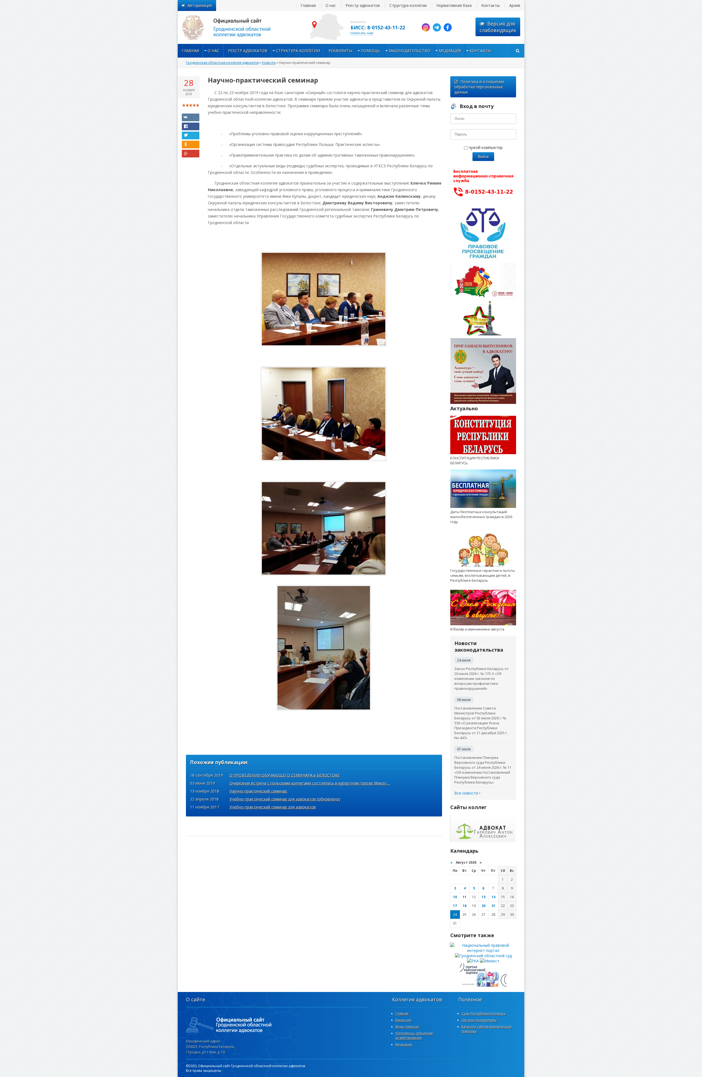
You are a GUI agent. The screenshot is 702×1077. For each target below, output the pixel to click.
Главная (308, 5)
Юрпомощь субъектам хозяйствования (414, 1035)
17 (455, 905)
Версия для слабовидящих (498, 26)
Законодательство (409, 50)
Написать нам (361, 33)
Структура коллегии (408, 5)
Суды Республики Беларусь (484, 1013)
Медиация (450, 50)
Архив (514, 5)
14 (493, 897)
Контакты (490, 5)
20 (483, 905)
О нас (330, 5)
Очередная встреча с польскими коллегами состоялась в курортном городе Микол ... (310, 783)
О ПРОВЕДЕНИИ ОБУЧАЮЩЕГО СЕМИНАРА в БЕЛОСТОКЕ (285, 775)
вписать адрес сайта (232, 27)
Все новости (466, 793)
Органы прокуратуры (479, 1020)
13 (483, 897)
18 (464, 905)
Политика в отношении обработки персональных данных (479, 87)
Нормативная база (454, 5)
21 (493, 905)
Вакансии (403, 1020)
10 (455, 897)
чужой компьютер (485, 147)
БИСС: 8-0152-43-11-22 (377, 27)
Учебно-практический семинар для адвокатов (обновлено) (285, 799)
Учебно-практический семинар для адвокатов (273, 807)
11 (464, 897)
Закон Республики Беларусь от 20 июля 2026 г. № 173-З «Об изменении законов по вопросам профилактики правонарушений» (481, 678)
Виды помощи (407, 1026)
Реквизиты (340, 50)
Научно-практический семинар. (259, 791)
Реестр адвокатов (363, 5)
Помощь (370, 50)
